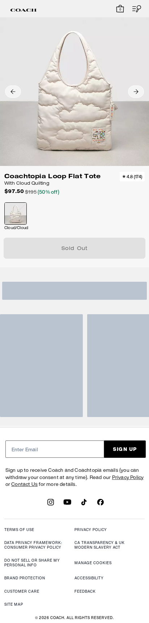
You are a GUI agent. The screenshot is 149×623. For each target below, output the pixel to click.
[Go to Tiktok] (84, 504)
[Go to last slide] (13, 92)
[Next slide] (136, 92)
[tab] (23, 10)
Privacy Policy (128, 477)
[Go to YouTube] (67, 504)
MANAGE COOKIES (93, 563)
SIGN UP (125, 449)
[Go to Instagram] (50, 504)
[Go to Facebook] (100, 504)
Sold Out (74, 248)
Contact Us (24, 484)
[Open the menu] (134, 8)
